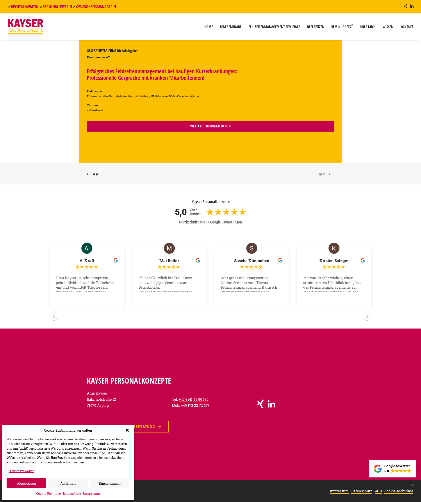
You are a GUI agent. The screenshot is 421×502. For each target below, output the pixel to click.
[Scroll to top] (412, 484)
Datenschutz (72, 493)
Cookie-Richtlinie (48, 493)
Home (208, 26)
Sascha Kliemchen (251, 260)
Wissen (388, 26)
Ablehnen (68, 483)
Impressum (91, 493)
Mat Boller (169, 260)
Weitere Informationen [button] (210, 126)
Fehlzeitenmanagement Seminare (274, 26)
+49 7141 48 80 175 (193, 399)
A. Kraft (87, 260)
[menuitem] (406, 6)
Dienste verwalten (21, 471)
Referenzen (315, 26)
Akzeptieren (26, 483)
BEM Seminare (230, 26)
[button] (127, 430)
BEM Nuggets (342, 26)
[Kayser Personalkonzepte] (25, 26)
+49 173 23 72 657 (195, 405)
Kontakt (406, 26)
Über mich (368, 26)
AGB (378, 491)
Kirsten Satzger (334, 260)
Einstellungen (110, 483)
